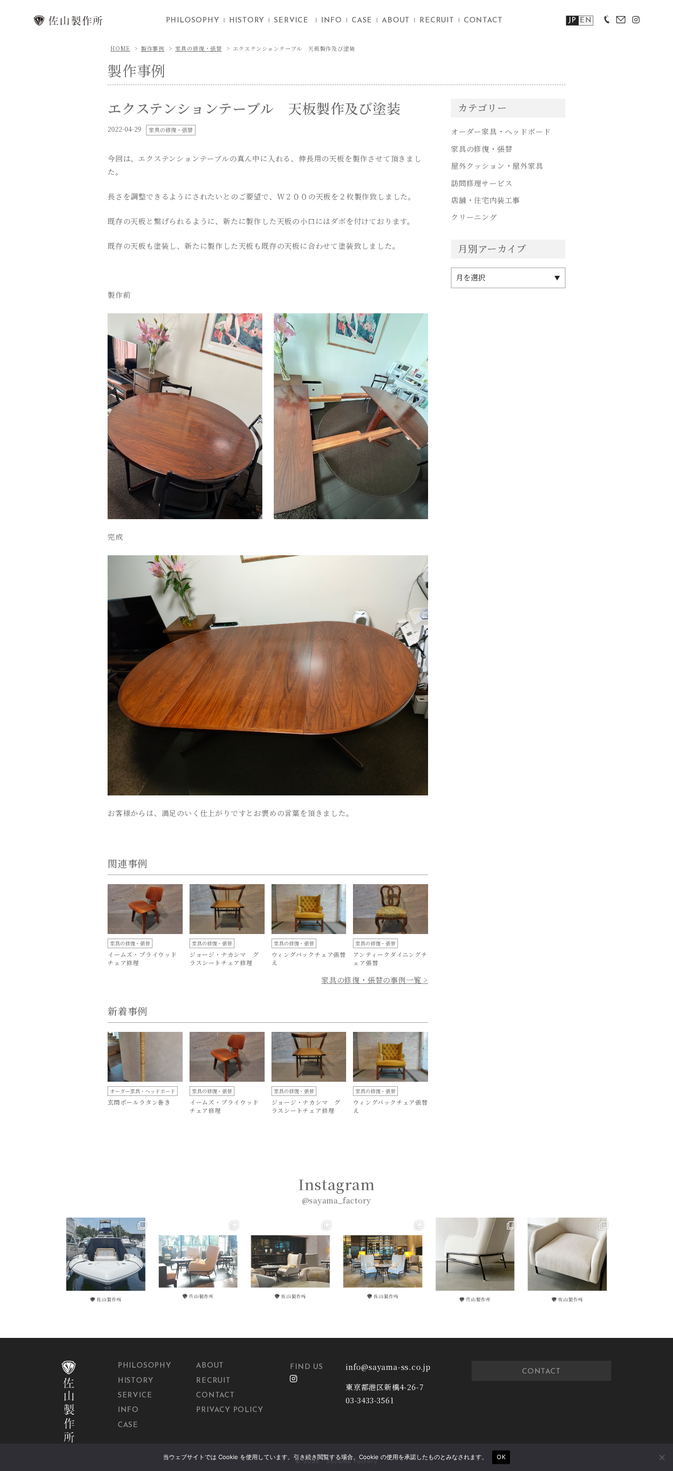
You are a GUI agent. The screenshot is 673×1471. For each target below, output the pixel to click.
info (331, 20)
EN (586, 20)
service (291, 20)
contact (483, 20)
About (210, 1365)
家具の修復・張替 (198, 48)
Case (128, 1425)
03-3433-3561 (370, 1400)
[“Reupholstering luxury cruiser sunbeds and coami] (106, 1261)
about (396, 20)
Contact (215, 1395)
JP (572, 20)
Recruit (213, 1381)
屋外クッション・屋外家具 (497, 166)
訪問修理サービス (481, 183)
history (247, 20)
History (135, 1381)
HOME (120, 48)
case (362, 20)
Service (135, 1395)
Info (128, 1410)
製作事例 (152, 48)
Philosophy (144, 1365)
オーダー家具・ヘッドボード (501, 131)
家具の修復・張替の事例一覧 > (374, 980)
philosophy (192, 20)
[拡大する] (250, 325)
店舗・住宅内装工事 (485, 200)
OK (501, 1456)
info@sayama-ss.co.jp (388, 1367)
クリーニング (474, 217)
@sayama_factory (336, 1200)
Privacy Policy (229, 1410)
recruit (436, 20)
